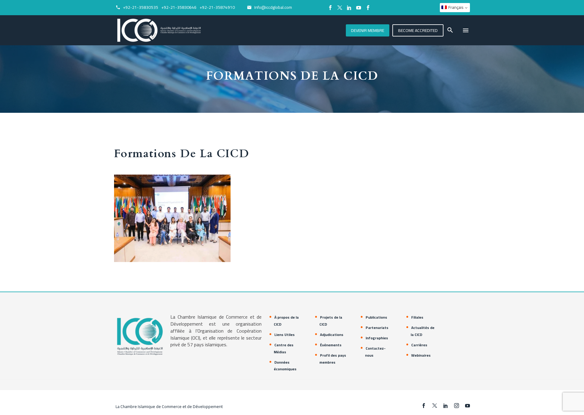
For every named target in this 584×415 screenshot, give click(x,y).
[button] (450, 30)
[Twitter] (339, 7)
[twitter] (434, 405)
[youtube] (467, 405)
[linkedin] (445, 405)
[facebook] (423, 405)
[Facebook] (330, 7)
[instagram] (456, 405)
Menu (465, 30)
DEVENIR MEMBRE (367, 30)
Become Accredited (418, 30)
